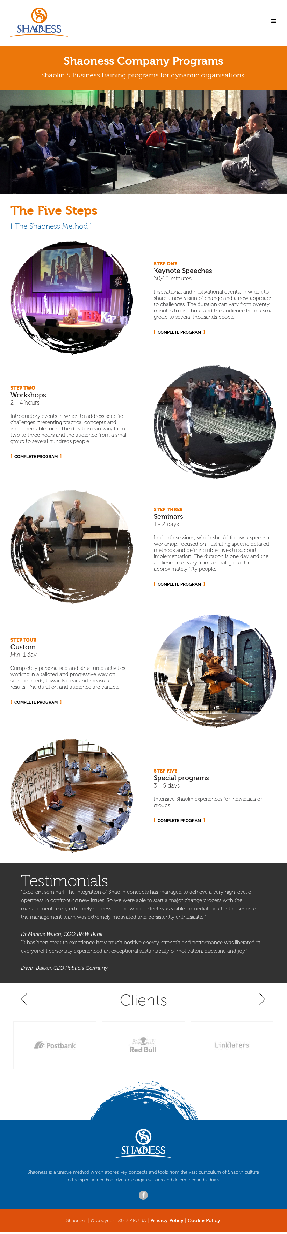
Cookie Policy (204, 1220)
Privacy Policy (167, 1220)
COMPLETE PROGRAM (179, 332)
